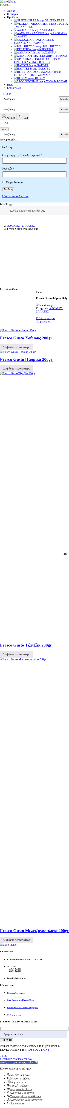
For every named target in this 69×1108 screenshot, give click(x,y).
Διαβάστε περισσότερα (16, 347)
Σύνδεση (8, 189)
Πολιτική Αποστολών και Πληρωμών (22, 1007)
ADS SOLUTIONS (38, 1049)
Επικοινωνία (14, 87)
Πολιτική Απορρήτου (16, 993)
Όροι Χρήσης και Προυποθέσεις (20, 1000)
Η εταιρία (12, 14)
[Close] (9, 5)
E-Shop (7, 93)
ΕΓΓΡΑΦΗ (6, 1040)
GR (7, 123)
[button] (19, 1062)
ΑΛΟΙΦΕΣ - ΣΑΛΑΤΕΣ (21, 225)
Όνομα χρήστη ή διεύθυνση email (22, 155)
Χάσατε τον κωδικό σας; (16, 196)
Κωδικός (8, 168)
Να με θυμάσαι (14, 182)
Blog (10, 84)
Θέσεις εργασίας (14, 1015)
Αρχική (11, 10)
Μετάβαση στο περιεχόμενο (16, 1058)
